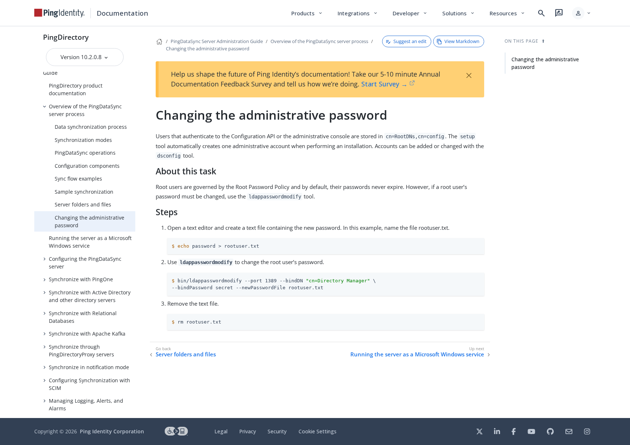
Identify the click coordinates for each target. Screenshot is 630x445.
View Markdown (461, 41)
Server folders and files (83, 204)
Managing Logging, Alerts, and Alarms (86, 404)
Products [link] (307, 13)
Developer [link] (410, 13)
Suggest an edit (410, 41)
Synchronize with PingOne (81, 279)
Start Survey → (384, 84)
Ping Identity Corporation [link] (112, 431)
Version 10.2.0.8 (82, 57)
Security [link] (277, 431)
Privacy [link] (247, 431)
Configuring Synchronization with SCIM (89, 384)
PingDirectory (66, 37)
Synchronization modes (83, 139)
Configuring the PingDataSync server (85, 262)
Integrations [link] (358, 13)
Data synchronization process (91, 126)
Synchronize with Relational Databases (83, 317)
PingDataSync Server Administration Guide (217, 41)
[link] (59, 13)
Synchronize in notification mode (89, 367)
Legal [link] (221, 431)
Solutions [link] (458, 13)
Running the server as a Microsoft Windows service (90, 242)
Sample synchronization (84, 191)
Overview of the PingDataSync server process (85, 110)
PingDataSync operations (85, 152)
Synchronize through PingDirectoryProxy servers (81, 350)
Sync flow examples (78, 178)
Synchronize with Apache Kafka (87, 333)
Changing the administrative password (89, 221)
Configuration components (87, 165)
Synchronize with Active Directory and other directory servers (90, 296)
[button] (581, 13)
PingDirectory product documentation (75, 89)
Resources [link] (507, 13)
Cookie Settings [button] (318, 431)
